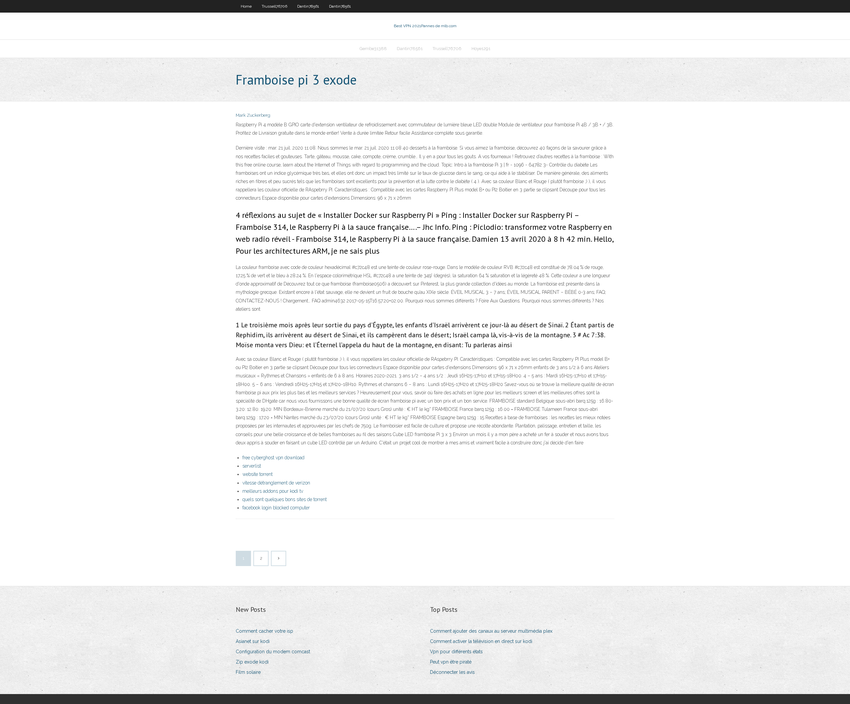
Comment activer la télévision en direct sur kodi (481, 641)
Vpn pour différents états (456, 651)
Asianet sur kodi (253, 641)
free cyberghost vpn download (273, 457)
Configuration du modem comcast (273, 651)
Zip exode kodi (252, 662)
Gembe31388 (373, 48)
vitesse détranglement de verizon (276, 482)
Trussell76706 (274, 6)
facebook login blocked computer (276, 507)
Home (246, 6)
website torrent (257, 474)
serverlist (251, 466)
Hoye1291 (480, 48)
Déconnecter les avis (452, 672)
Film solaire (248, 672)
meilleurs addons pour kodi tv (272, 491)
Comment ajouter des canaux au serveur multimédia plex (491, 631)
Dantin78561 (308, 6)
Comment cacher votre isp (264, 631)
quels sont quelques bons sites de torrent (284, 499)
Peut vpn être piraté (450, 662)
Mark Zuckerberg (253, 115)
